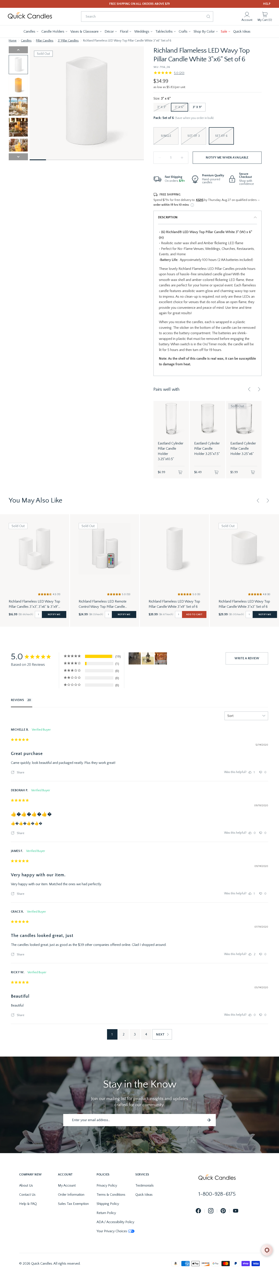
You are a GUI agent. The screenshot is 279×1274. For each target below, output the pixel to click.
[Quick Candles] (30, 16)
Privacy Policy (107, 1185)
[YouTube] (235, 1211)
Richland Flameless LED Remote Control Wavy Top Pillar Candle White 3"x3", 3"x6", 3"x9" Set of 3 (103, 604)
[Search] (208, 16)
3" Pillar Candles (68, 40)
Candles (26, 40)
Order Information (71, 1195)
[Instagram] (210, 1211)
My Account (67, 1185)
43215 (199, 200)
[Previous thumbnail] (18, 49)
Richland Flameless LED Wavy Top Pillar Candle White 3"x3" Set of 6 (244, 604)
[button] (31, 31)
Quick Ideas (144, 1195)
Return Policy (106, 1213)
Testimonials (144, 1185)
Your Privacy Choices (112, 1231)
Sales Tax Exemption (73, 1204)
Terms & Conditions (111, 1195)
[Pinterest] (223, 1211)
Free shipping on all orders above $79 (139, 4)
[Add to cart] (180, 472)
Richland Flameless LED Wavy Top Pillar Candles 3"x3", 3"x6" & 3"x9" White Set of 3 (34, 604)
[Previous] (249, 389)
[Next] (259, 389)
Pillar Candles (44, 40)
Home (13, 40)
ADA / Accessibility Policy (115, 1222)
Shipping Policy (108, 1204)
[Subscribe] (208, 1120)
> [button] (162, 1034)
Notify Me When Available (227, 157)
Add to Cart (194, 614)
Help (266, 4)
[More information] (192, 205)
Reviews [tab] (17, 700)
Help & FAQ (28, 1204)
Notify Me (54, 614)
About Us (26, 1185)
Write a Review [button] (247, 658)
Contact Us (27, 1195)
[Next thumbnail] (18, 156)
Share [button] (20, 772)
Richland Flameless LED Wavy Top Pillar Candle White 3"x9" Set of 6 (174, 604)
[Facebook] (198, 1211)
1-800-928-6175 (217, 1194)
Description (167, 217)
